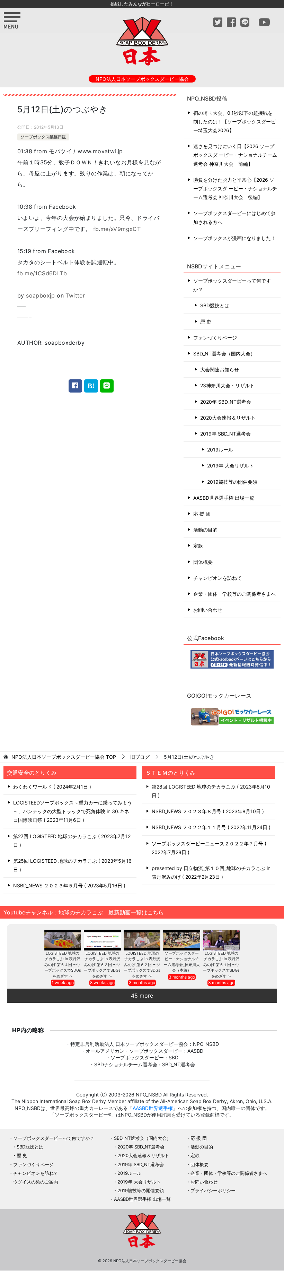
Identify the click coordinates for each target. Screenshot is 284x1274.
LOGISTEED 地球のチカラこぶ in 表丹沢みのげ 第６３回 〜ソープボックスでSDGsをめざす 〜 (102, 965)
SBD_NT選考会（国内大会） (224, 353)
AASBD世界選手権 (153, 1108)
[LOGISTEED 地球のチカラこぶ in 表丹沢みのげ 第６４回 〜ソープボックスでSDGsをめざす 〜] (62, 940)
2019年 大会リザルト (230, 465)
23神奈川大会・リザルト (227, 385)
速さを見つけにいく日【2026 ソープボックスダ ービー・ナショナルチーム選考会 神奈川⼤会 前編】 (235, 154)
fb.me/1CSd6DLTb (42, 273)
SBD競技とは (214, 305)
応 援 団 (202, 514)
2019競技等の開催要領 (232, 482)
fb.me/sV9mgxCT (117, 228)
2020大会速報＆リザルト (228, 418)
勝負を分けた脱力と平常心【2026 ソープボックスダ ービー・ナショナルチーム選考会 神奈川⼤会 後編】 (235, 188)
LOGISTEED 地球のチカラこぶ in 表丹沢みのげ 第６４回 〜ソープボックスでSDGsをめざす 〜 (62, 965)
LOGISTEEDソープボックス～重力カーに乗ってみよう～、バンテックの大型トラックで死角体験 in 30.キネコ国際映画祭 (72, 811)
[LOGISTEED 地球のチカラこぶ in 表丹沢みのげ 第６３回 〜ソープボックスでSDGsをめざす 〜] (102, 940)
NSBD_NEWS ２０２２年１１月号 (210, 827)
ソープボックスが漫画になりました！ (234, 238)
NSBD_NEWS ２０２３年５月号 (68, 885)
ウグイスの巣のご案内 (35, 1182)
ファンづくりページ (215, 338)
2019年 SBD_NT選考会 (225, 434)
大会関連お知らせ (219, 369)
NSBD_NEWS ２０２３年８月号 (207, 811)
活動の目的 (205, 530)
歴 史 (205, 322)
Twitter (75, 295)
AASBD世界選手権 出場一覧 (223, 498)
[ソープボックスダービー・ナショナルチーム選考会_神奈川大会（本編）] (181, 940)
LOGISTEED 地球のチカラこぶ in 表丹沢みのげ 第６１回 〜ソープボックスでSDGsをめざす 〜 (221, 965)
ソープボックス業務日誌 (43, 136)
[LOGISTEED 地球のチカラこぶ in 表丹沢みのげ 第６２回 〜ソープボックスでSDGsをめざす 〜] (142, 940)
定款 (198, 546)
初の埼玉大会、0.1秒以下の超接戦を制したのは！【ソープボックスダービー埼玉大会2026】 (234, 121)
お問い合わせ (207, 610)
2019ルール (220, 450)
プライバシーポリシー (213, 1190)
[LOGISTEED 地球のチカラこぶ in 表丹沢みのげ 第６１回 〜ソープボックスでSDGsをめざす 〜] (221, 940)
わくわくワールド (51, 787)
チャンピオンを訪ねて (217, 578)
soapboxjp (40, 295)
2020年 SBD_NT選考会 (225, 402)
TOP (63, 757)
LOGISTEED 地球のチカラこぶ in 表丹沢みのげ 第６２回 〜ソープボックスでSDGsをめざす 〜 (142, 965)
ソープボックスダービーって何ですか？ (232, 285)
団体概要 (203, 562)
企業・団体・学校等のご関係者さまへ (234, 594)
